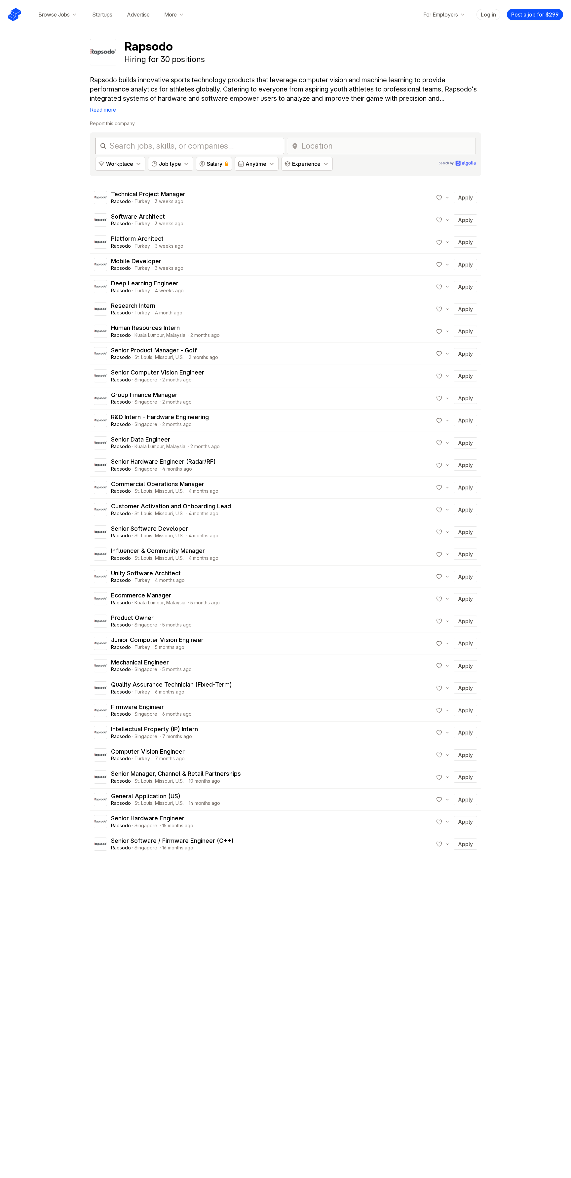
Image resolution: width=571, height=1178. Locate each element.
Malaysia (175, 335)
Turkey (142, 201)
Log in (488, 14)
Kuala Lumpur (149, 335)
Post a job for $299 (535, 14)
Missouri (164, 357)
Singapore (145, 379)
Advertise (138, 14)
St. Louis (143, 357)
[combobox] (386, 146)
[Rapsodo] (100, 197)
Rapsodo (121, 201)
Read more (103, 109)
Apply (465, 197)
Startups (102, 14)
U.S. (179, 357)
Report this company (112, 123)
